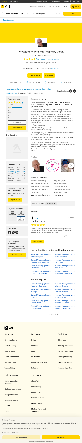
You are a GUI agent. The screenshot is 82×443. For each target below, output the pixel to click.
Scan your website (11, 394)
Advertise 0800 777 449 (72, 2)
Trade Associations (11, 357)
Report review (70, 236)
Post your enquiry (55, 6)
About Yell (35, 381)
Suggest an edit (15, 200)
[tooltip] (59, 14)
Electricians (35, 357)
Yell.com (4, 2)
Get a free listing (55, 2)
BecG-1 (37, 218)
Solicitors (34, 368)
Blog (65, 6)
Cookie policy (36, 392)
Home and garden (65, 368)
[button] (28, 13)
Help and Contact (10, 362)
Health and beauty (65, 362)
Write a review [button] (17, 128)
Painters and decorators (40, 362)
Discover (35, 334)
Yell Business (14, 2)
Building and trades (65, 345)
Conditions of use (37, 398)
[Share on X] (74, 91)
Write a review (53, 59)
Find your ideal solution (13, 389)
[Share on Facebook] (70, 91)
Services (8, 334)
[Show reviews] (15, 103)
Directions (55, 68)
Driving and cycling (65, 357)
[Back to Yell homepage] (6, 6)
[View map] (17, 148)
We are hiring (9, 368)
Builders (34, 340)
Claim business (17, 255)
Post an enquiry (10, 345)
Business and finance (66, 351)
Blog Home (62, 340)
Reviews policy (36, 403)
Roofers (34, 351)
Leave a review (10, 351)
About (6, 411)
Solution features (11, 400)
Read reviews (17, 122)
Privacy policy (36, 387)
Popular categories (36, 6)
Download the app (41, 2)
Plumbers (34, 345)
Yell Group (36, 375)
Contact (7, 406)
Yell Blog (62, 334)
